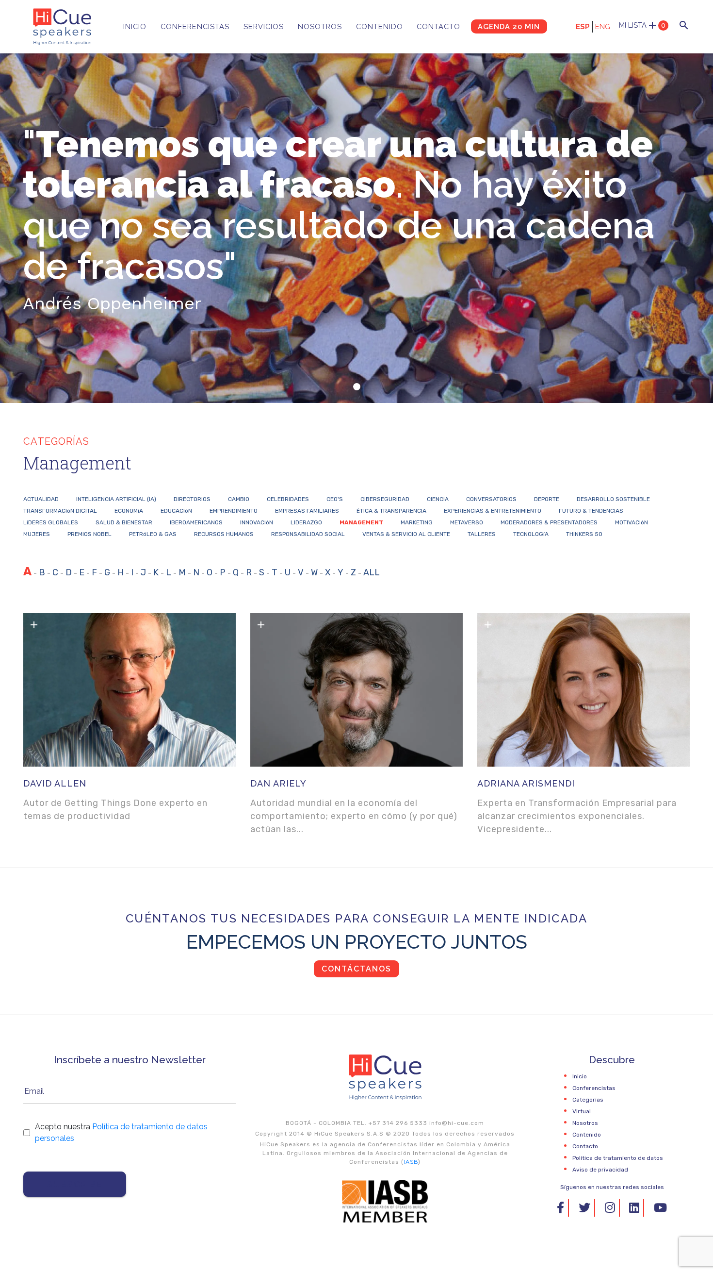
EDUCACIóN (176, 510)
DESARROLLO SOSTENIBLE (613, 499)
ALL (371, 572)
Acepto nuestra (121, 1132)
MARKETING (417, 522)
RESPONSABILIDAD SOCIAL (308, 534)
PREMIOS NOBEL (89, 534)
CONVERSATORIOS (491, 499)
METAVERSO (466, 522)
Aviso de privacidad (600, 1169)
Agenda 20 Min (509, 26)
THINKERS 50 (584, 534)
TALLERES (482, 534)
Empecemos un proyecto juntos (356, 941)
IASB (411, 1161)
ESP (583, 26)
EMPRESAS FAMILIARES (307, 510)
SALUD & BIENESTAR (124, 522)
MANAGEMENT (361, 522)
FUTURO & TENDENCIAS (591, 510)
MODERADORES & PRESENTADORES (549, 522)
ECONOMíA (128, 510)
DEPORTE (546, 499)
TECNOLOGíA (531, 534)
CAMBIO (238, 499)
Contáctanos (356, 968)
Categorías (587, 1099)
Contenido (379, 26)
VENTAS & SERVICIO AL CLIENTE (406, 534)
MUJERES (36, 534)
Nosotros (320, 26)
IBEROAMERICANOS (196, 522)
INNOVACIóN (256, 522)
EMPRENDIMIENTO (234, 510)
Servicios (263, 26)
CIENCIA (438, 499)
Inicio (134, 26)
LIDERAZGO (306, 522)
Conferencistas (195, 26)
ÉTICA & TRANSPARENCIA (391, 510)
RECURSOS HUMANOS (224, 534)
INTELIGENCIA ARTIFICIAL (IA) (116, 499)
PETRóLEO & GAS (153, 534)
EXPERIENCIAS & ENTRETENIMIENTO (492, 510)
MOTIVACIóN (631, 522)
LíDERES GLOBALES (50, 522)
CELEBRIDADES (288, 499)
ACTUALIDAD (41, 499)
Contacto (438, 26)
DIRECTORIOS (192, 499)
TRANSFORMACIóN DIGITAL (60, 510)
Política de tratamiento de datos (617, 1158)
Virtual (581, 1111)
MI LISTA (642, 25)
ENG (602, 26)
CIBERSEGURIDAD (384, 499)
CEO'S (334, 499)
